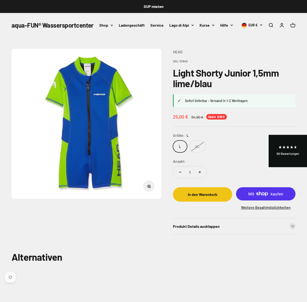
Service (157, 25)
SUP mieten (154, 6)
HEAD (178, 51)
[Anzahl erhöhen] (200, 172)
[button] (288, 151)
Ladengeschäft (132, 25)
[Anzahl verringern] (180, 172)
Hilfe (224, 25)
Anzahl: (179, 161)
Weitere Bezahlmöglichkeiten (266, 207)
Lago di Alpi (179, 25)
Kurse (205, 25)
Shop (103, 25)
